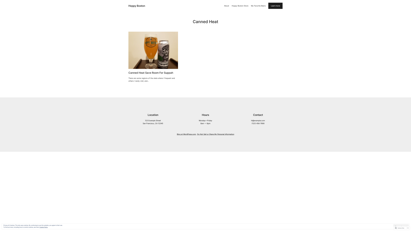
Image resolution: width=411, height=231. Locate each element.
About (226, 6)
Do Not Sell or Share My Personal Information (215, 134)
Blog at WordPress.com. (186, 134)
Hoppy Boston (136, 5)
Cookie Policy (43, 227)
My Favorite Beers (258, 6)
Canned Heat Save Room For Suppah (150, 73)
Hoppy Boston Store (240, 6)
